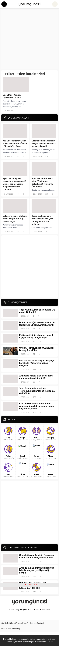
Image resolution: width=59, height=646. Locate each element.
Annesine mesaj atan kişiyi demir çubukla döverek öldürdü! (36, 377)
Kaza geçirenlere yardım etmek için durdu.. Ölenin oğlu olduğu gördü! (15, 143)
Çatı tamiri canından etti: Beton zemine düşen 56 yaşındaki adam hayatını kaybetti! (36, 406)
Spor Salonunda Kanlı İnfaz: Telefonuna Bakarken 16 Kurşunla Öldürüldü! (42, 182)
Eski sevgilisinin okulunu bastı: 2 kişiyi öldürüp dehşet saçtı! (15, 219)
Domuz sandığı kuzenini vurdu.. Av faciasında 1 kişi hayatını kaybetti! (37, 323)
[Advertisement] (29, 39)
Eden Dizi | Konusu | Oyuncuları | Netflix (12, 96)
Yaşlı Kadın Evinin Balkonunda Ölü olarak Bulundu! (37, 311)
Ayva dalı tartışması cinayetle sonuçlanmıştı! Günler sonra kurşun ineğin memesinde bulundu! (14, 184)
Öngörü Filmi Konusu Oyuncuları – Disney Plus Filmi (37, 349)
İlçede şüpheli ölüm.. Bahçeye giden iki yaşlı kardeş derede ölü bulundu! (42, 220)
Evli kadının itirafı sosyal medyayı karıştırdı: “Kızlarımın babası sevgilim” (36, 363)
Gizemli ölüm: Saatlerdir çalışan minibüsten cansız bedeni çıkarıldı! (44, 143)
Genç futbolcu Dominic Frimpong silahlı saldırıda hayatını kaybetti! (36, 556)
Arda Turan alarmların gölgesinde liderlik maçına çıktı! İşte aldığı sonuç (36, 570)
